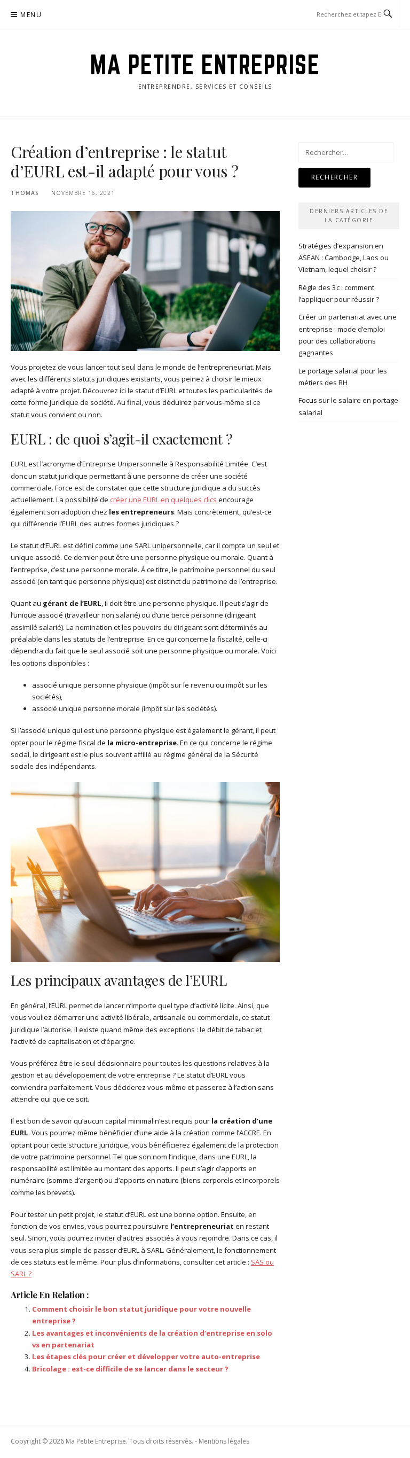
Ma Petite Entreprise (205, 64)
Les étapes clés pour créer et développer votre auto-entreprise (146, 1356)
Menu (31, 14)
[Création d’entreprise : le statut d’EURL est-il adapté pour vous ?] (145, 280)
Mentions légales (224, 1441)
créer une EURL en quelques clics (163, 499)
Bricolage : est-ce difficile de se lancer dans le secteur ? (130, 1369)
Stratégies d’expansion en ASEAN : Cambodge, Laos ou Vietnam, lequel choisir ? (343, 258)
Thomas (25, 193)
